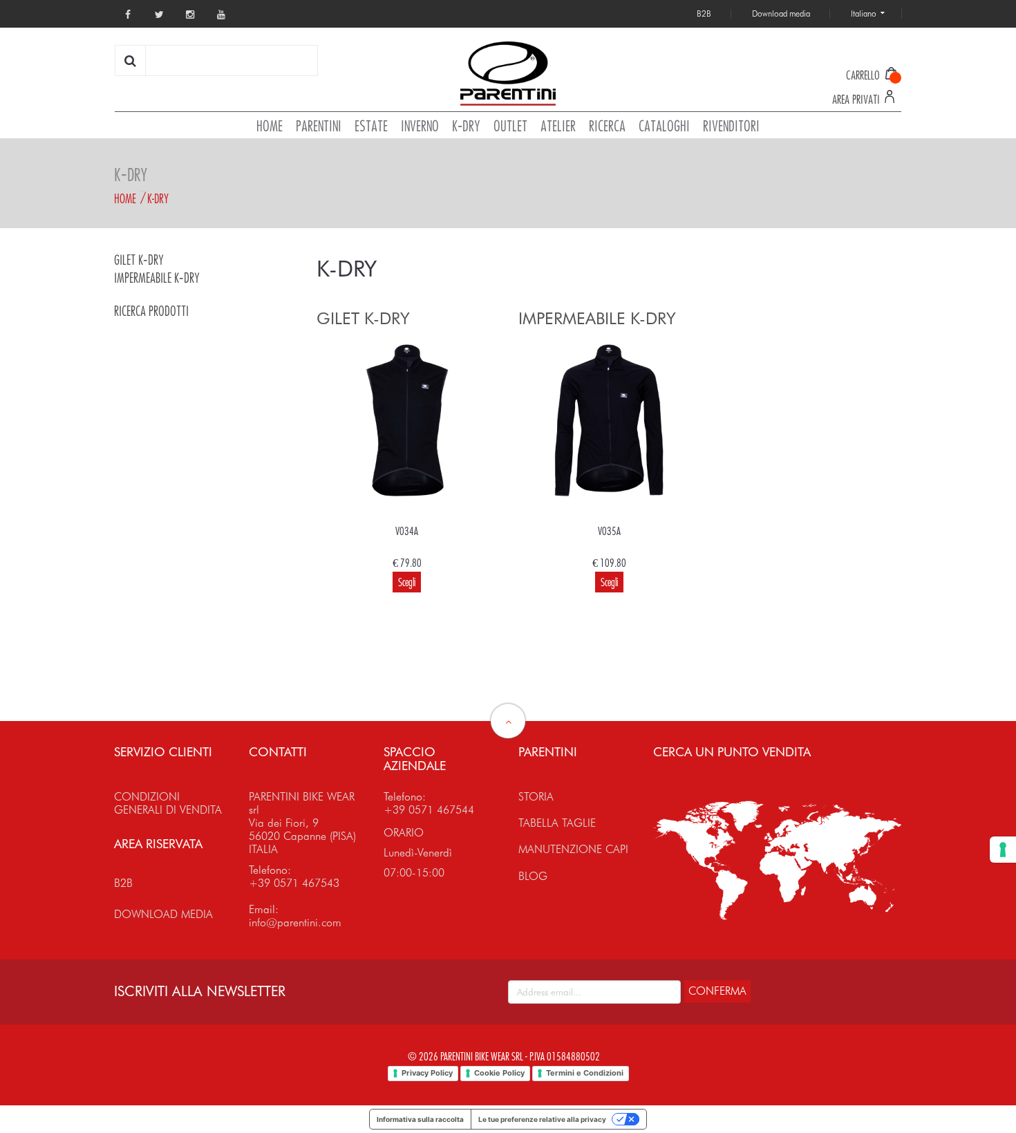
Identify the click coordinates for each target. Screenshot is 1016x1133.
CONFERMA (717, 991)
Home (125, 198)
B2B (123, 883)
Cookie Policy (499, 1073)
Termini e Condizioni (584, 1073)
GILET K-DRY (139, 260)
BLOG (532, 876)
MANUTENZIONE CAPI (573, 849)
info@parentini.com (295, 922)
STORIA (536, 796)
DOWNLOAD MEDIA (163, 914)
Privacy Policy (427, 1073)
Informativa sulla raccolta (420, 1119)
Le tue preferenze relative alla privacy (542, 1119)
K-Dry (158, 198)
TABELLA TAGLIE (557, 823)
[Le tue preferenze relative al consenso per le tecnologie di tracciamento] (1003, 849)
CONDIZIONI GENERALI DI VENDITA (168, 803)
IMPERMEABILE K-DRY (157, 278)
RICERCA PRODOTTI (151, 311)
